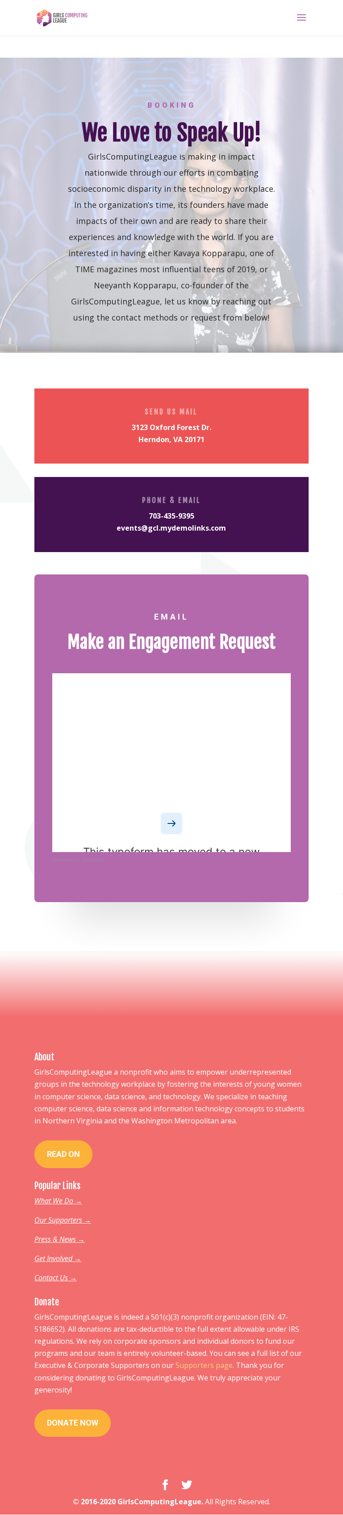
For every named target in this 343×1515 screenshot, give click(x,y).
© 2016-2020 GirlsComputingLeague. (138, 1502)
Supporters (196, 1365)
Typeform (93, 860)
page (224, 1365)
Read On (63, 1154)
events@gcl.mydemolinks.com (171, 528)
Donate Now (72, 1422)
